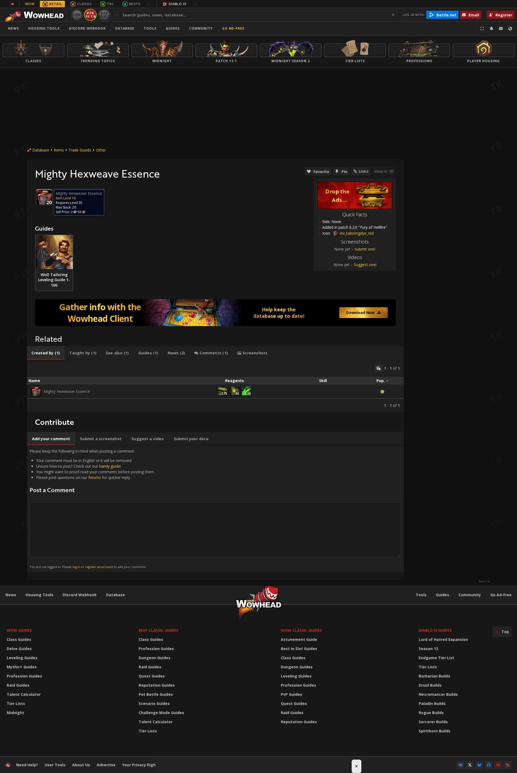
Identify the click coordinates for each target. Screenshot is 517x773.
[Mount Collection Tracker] (215, 312)
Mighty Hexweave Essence (67, 391)
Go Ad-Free (233, 28)
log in (76, 567)
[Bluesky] (479, 765)
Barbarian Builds (434, 676)
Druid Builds (430, 685)
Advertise (106, 764)
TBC (110, 4)
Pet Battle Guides (156, 694)
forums (94, 477)
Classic (84, 4)
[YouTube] (498, 765)
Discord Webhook (87, 28)
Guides (173, 28)
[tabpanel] (215, 386)
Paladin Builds (432, 703)
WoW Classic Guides (301, 630)
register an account (99, 567)
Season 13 (428, 648)
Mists (134, 4)
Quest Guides (152, 676)
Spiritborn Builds (434, 730)
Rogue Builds (431, 712)
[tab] (46, 353)
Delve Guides (19, 648)
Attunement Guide (299, 639)
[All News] (12, 4)
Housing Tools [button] (44, 28)
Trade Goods (79, 150)
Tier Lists (16, 703)
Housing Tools (39, 594)
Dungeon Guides (154, 657)
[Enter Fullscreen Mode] (482, 28)
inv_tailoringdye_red (356, 233)
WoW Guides (19, 630)
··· (149, 4)
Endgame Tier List (436, 657)
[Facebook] (489, 765)
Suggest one (365, 264)
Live (77, 15)
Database (124, 28)
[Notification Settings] (491, 28)
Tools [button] (150, 28)
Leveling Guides (22, 657)
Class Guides (19, 639)
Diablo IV (177, 4)
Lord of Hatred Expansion (443, 639)
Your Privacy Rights (141, 764)
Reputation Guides (157, 685)
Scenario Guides (154, 703)
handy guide (109, 466)
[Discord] (460, 765)
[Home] (36, 15)
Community (201, 28)
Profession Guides (24, 676)
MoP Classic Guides (158, 630)
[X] (470, 765)
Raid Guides (18, 685)
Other (101, 150)
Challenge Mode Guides (161, 712)
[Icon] (44, 197)
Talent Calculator (24, 694)
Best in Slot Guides (299, 648)
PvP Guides (291, 694)
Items (59, 150)
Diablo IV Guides (435, 630)
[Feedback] (501, 28)
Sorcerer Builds (433, 721)
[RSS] (508, 765)
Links (363, 171)
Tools (421, 594)
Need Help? (27, 764)
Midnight (15, 712)
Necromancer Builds (438, 694)
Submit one (365, 249)
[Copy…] (379, 368)
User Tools (55, 764)
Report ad (484, 581)
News (13, 28)
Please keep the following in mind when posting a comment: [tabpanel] (92, 509)
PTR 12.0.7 (104, 14)
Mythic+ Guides (22, 666)
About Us (81, 764)
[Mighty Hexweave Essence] (36, 391)
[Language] (510, 28)
